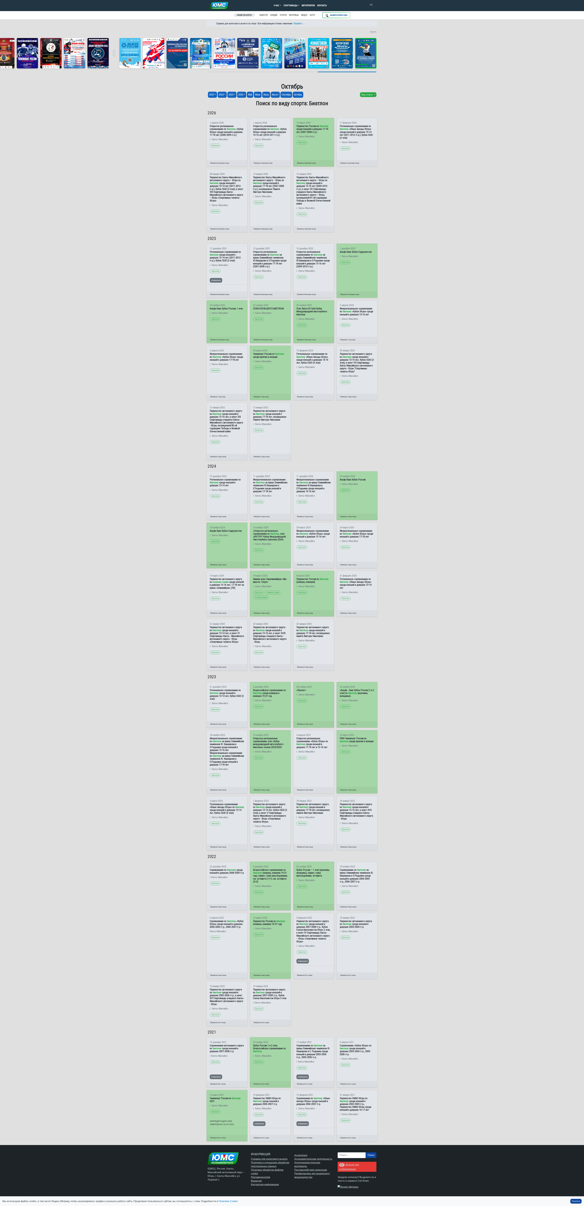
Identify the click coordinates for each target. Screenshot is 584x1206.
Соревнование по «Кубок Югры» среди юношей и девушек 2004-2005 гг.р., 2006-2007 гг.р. (226, 924)
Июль (266, 94)
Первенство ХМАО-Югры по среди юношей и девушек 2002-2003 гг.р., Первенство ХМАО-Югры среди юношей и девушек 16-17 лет (355, 1104)
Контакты (322, 5)
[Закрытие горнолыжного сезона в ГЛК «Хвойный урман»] (271, 53)
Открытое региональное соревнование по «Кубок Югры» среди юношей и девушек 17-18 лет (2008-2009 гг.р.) (226, 130)
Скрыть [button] (373, 32)
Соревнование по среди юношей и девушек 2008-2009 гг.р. (227, 871)
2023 (211, 94)
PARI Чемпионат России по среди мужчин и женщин (357, 740)
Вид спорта (367, 94)
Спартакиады (290, 5)
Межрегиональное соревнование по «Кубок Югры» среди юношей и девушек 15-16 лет (356, 311)
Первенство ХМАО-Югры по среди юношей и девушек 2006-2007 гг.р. (267, 1101)
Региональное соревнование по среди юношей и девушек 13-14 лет (225, 482)
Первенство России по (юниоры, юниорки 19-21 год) (269, 922)
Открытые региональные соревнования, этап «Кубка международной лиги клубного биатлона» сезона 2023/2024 (268, 743)
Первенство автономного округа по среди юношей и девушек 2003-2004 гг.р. (356, 924)
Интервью (294, 15)
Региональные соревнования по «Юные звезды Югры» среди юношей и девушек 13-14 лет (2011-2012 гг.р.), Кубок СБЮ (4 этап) (356, 132)
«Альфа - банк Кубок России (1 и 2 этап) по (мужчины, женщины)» (357, 693)
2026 (240, 94)
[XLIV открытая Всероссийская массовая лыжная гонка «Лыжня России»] (130, 53)
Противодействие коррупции (310, 1170)
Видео (304, 15)
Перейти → (299, 23)
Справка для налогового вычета (269, 1159)
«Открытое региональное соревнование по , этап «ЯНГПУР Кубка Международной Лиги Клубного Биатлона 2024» (269, 535)
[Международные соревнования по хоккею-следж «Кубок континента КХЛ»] (98, 53)
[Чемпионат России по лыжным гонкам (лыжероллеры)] (365, 53)
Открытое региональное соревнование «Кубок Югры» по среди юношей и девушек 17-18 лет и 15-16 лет (312, 743)
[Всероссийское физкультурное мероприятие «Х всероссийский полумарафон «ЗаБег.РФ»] (318, 53)
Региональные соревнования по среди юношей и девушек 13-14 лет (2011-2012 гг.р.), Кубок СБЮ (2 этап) (225, 256)
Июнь (257, 94)
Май (250, 94)
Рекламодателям (260, 1177)
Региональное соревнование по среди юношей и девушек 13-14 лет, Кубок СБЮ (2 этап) (227, 694)
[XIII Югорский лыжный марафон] (248, 53)
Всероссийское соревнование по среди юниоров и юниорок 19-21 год (269, 693)
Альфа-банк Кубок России (353, 479)
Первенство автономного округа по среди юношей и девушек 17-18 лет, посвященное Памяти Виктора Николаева (269, 415)
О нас (276, 5)
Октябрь (298, 94)
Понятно (576, 1201)
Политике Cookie (228, 1201)
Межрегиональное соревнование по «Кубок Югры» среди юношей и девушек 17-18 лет (226, 356)
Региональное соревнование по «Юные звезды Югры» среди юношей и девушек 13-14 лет (356, 583)
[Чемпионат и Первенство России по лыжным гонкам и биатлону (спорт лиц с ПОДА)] (224, 53)
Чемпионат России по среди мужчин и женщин (268, 355)
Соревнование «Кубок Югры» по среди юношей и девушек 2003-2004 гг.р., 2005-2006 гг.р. (355, 1050)
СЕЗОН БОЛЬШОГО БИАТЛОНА (268, 308)
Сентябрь (286, 94)
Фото (312, 15)
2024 (221, 94)
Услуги (283, 15)
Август (275, 94)
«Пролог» (301, 690)
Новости (263, 15)
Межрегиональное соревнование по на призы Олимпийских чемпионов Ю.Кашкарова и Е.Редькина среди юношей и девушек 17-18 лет (270, 485)
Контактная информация (265, 1184)
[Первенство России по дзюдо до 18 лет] (153, 53)
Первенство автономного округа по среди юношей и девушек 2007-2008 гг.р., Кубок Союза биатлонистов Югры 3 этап (269, 994)
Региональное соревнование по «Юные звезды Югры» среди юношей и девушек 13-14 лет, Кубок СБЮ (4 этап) (312, 358)
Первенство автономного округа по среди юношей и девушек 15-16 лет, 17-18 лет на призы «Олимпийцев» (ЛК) (227, 583)
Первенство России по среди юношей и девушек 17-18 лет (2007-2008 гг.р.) (312, 129)
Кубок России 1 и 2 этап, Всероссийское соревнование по (269, 1048)
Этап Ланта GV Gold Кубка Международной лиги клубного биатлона (311, 311)
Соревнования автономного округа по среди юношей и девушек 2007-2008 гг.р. (227, 1048)
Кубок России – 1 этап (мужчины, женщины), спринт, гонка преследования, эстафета (313, 872)
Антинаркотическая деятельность (313, 1159)
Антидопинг (301, 1155)
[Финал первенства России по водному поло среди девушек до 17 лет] (295, 53)
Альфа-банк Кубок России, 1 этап (226, 308)
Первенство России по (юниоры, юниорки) (312, 580)
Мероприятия (308, 5)
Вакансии (256, 1181)
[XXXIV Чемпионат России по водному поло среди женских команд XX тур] (200, 53)
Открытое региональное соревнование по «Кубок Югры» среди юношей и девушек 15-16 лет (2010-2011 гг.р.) (270, 130)
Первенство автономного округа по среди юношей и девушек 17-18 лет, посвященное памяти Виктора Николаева (313, 632)
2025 (231, 94)
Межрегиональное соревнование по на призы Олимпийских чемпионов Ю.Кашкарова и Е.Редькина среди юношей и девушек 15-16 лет (313, 485)
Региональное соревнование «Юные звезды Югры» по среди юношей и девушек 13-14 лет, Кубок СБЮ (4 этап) (227, 808)
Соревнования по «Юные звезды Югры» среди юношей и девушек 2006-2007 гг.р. (313, 1101)
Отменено (216, 280)
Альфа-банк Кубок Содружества (356, 251)
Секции (273, 15)
